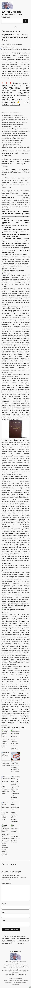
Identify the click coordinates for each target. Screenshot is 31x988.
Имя (4, 904)
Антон (20, 44)
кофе (3, 506)
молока (26, 492)
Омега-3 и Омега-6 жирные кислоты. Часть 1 (5, 815)
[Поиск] (25, 21)
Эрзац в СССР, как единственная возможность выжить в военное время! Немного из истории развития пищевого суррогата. (6, 844)
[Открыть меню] (15, 27)
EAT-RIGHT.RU (11, 11)
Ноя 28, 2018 (5, 44)
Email (4, 912)
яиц (8, 495)
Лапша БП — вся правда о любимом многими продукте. (5, 743)
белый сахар (23, 497)
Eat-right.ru (19, 978)
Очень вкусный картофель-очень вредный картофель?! (14, 816)
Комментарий (7, 883)
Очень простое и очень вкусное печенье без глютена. (6, 789)
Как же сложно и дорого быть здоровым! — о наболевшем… (15, 744)
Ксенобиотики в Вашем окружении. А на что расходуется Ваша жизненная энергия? (15, 792)
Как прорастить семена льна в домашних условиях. (15, 838)
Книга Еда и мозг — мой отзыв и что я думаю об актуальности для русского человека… (15, 767)
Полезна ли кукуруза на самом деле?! (6, 763)
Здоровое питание (8, 47)
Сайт (3, 920)
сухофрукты (7, 538)
